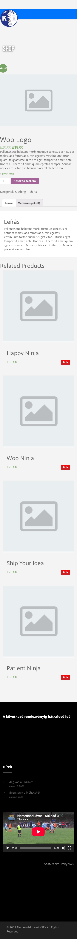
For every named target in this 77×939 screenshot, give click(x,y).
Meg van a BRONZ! (20, 782)
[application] (38, 832)
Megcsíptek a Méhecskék (24, 792)
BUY (65, 362)
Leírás (9, 203)
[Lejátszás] (8, 848)
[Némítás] (63, 848)
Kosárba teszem (25, 181)
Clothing (20, 191)
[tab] (9, 202)
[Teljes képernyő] (69, 848)
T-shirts (32, 191)
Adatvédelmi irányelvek (59, 864)
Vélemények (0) (29, 203)
